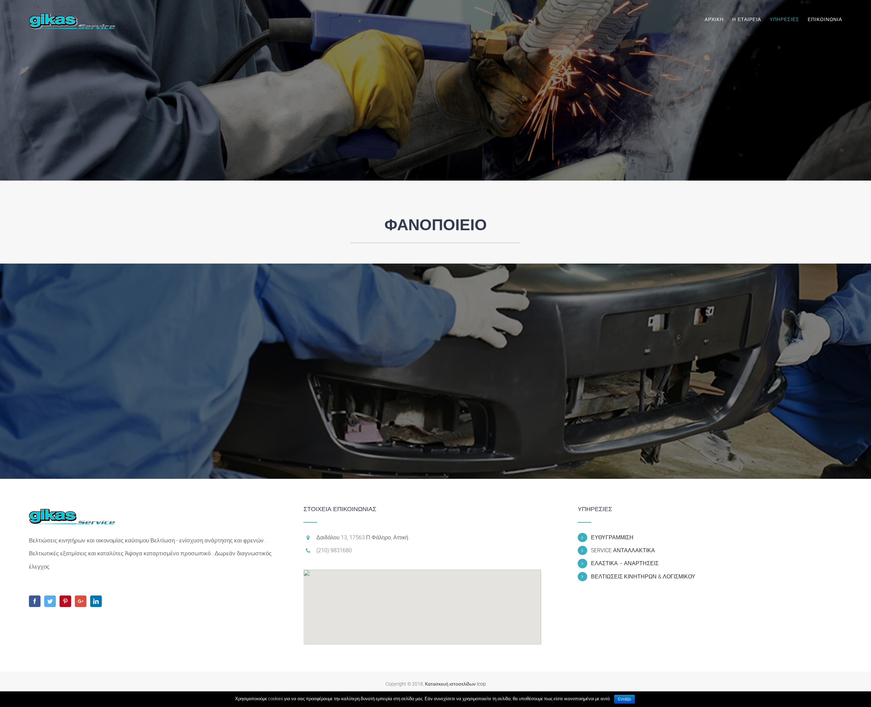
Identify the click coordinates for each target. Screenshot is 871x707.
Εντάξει (624, 699)
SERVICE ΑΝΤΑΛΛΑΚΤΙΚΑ (623, 550)
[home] (72, 512)
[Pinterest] (65, 601)
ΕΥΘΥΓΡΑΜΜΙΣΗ (612, 537)
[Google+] (80, 601)
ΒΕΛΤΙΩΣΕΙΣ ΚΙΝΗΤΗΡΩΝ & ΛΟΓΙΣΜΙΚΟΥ (643, 576)
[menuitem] (718, 19)
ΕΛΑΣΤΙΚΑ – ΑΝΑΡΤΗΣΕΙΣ (625, 563)
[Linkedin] (96, 601)
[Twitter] (50, 601)
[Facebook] (34, 601)
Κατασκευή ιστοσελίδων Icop (455, 684)
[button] (422, 603)
